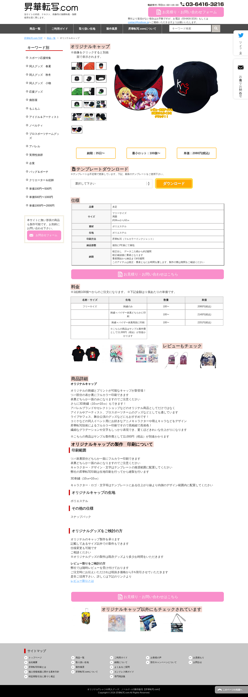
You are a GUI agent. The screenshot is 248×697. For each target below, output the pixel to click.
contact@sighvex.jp (138, 22)
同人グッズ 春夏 (40, 66)
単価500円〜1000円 (41, 196)
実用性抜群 (36, 154)
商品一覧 (35, 28)
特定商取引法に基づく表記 (42, 676)
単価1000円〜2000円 (41, 205)
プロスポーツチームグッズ (44, 135)
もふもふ (34, 108)
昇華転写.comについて (142, 28)
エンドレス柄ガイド (124, 671)
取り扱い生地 (87, 28)
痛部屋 (33, 100)
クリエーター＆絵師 (41, 180)
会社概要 (33, 662)
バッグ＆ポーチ (38, 171)
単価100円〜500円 (40, 188)
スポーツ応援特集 (40, 57)
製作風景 (111, 28)
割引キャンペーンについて (164, 662)
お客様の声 (156, 657)
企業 (32, 163)
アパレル (34, 146)
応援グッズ (36, 91)
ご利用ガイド (60, 28)
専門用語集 (119, 676)
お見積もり (198, 657)
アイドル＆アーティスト (44, 116)
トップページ (35, 657)
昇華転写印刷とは (37, 667)
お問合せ (197, 662)
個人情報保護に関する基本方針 (44, 671)
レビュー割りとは (82, 580)
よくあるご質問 (122, 667)
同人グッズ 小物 (40, 83)
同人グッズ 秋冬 (40, 74)
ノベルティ (36, 125)
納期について (120, 662)
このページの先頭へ (232, 689)
